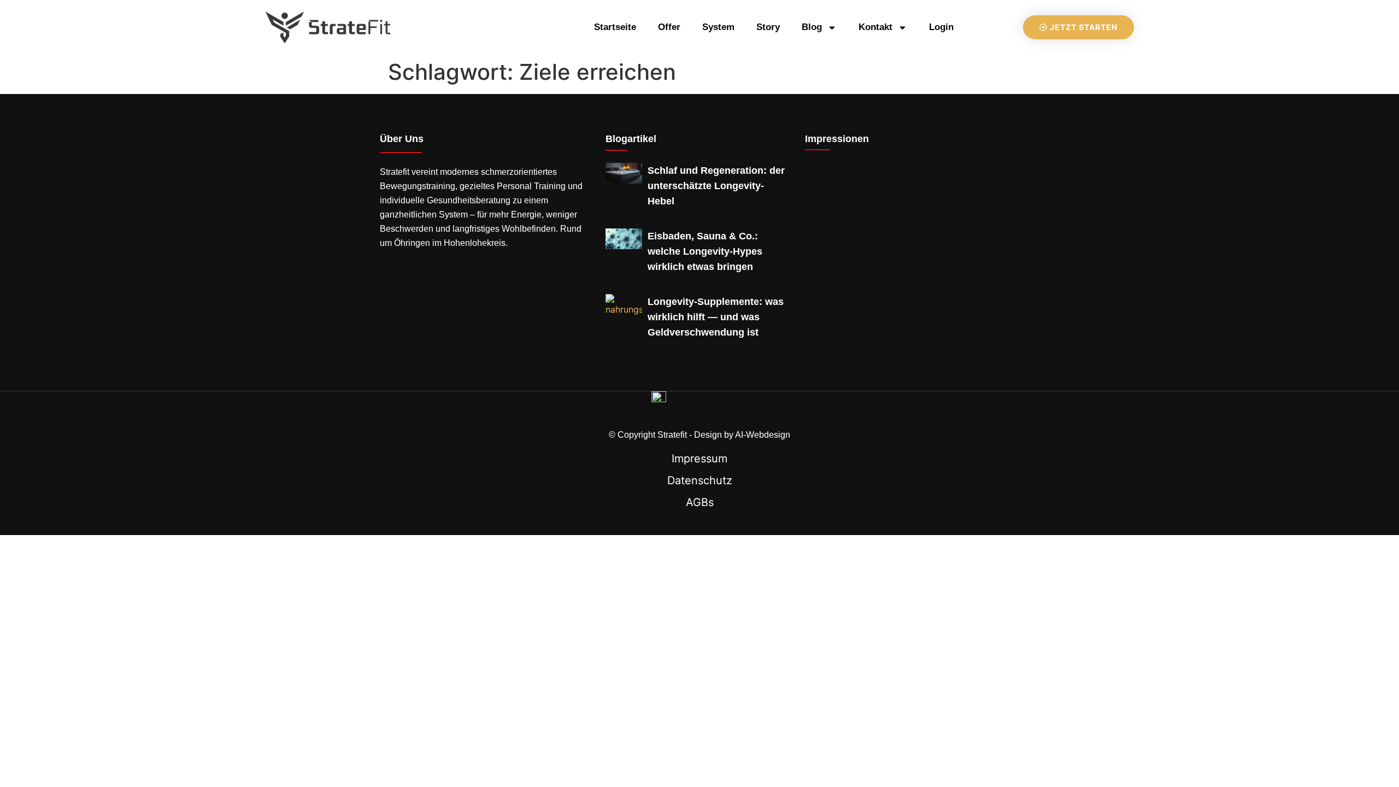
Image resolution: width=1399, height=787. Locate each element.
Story (768, 27)
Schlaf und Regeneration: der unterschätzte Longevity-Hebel (716, 186)
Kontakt (875, 27)
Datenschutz (699, 480)
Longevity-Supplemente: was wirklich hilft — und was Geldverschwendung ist (716, 317)
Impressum (699, 458)
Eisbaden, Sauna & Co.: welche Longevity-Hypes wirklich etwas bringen (705, 251)
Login (941, 27)
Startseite (615, 27)
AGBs (700, 502)
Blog (812, 27)
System (718, 27)
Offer (669, 27)
